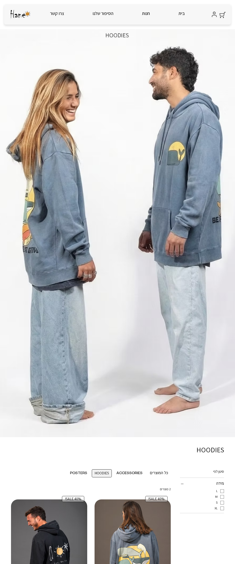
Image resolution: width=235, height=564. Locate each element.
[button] (223, 15)
